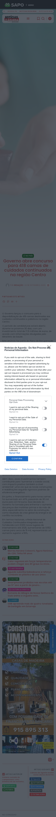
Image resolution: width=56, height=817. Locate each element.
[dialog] (28, 408)
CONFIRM (17, 458)
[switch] (44, 408)
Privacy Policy (44, 469)
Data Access (28, 469)
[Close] (50, 348)
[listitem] (28, 401)
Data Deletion (11, 469)
